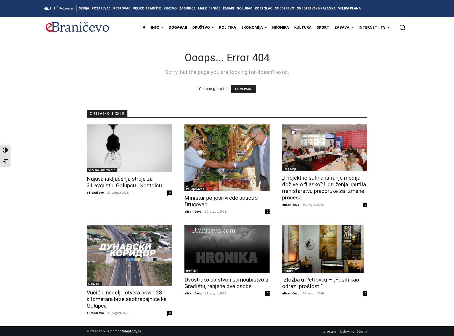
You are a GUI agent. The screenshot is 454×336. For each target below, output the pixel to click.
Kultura (288, 271)
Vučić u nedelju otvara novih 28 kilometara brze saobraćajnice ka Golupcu (127, 299)
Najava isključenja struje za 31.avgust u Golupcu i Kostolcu (124, 182)
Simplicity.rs (131, 331)
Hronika (191, 271)
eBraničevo (95, 192)
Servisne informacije (101, 170)
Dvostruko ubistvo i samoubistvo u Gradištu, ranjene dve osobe (226, 283)
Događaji (290, 169)
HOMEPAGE (243, 89)
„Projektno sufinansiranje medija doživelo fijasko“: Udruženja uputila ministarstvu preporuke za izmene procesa (324, 188)
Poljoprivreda (195, 189)
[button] (402, 27)
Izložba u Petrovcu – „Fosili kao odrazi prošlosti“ (320, 283)
